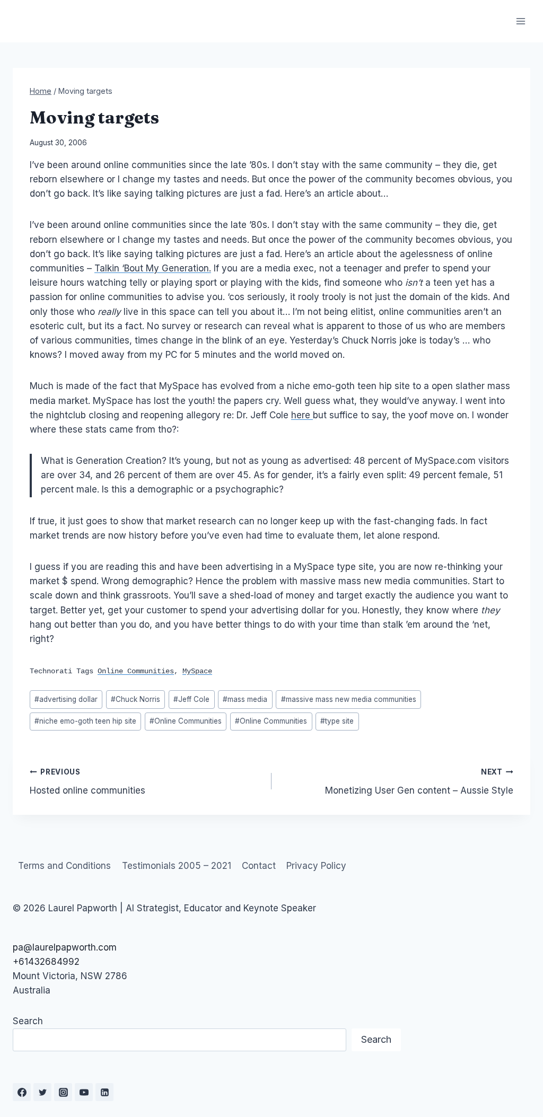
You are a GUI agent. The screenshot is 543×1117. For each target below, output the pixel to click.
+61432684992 (46, 961)
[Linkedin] (104, 1092)
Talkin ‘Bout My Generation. (152, 268)
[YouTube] (84, 1092)
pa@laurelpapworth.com (65, 947)
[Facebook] (22, 1092)
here (302, 415)
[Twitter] (42, 1092)
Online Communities (186, 721)
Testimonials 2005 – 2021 (176, 865)
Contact (259, 865)
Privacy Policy (316, 865)
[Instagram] (63, 1092)
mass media (245, 699)
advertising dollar (66, 699)
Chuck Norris (135, 699)
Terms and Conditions (64, 865)
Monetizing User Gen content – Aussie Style (419, 782)
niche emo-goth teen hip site (85, 721)
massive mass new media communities (348, 699)
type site (337, 721)
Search (28, 1021)
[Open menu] (520, 21)
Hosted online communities (87, 782)
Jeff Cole (191, 699)
